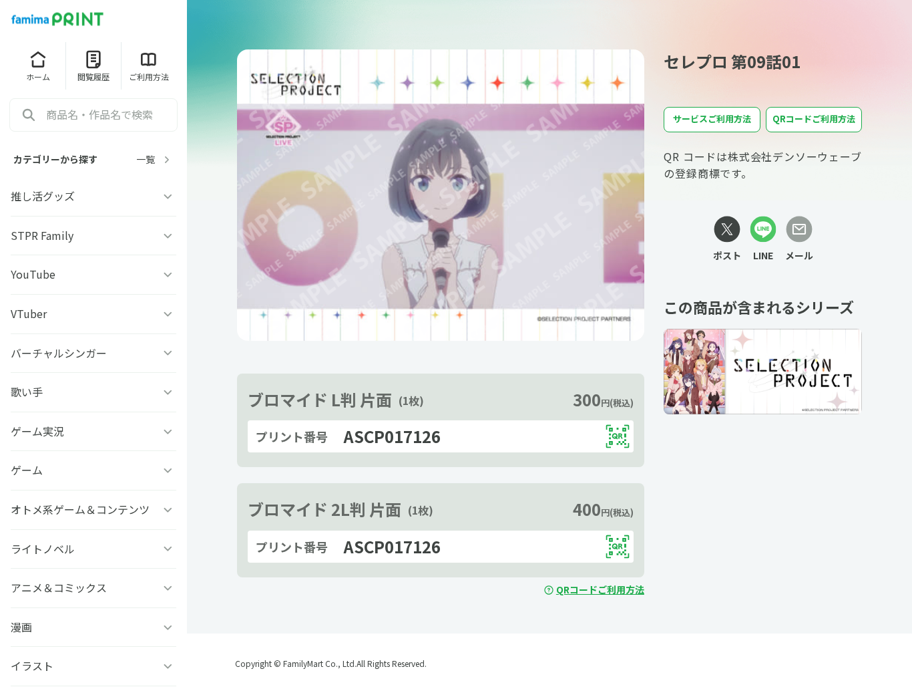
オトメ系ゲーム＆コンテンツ (80, 509)
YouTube (33, 274)
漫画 (21, 627)
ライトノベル (43, 549)
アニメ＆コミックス (59, 587)
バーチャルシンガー (59, 353)
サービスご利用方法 (712, 118)
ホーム (38, 76)
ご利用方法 (149, 76)
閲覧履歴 (93, 76)
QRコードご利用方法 (600, 589)
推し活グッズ (43, 196)
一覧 (145, 159)
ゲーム (27, 470)
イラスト (32, 666)
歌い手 (27, 392)
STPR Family (42, 235)
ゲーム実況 (37, 431)
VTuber (29, 313)
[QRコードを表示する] (618, 436)
